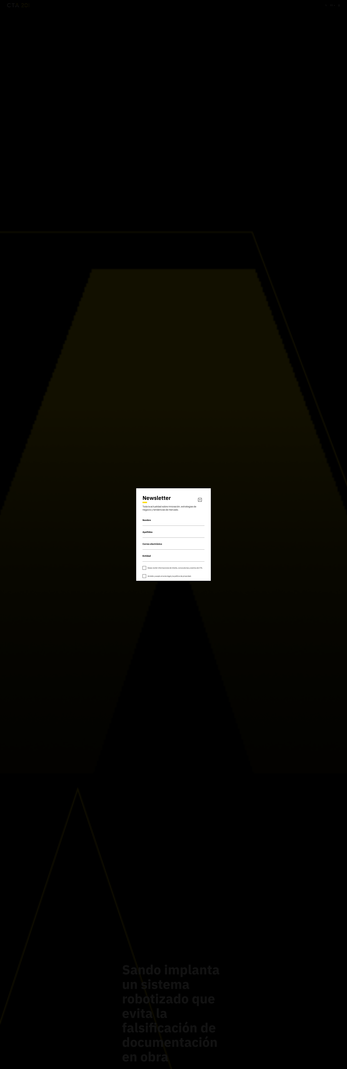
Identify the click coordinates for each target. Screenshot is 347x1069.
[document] (173, 534)
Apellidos (148, 531)
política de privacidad (182, 576)
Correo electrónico (152, 543)
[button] (200, 500)
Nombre (147, 520)
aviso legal (167, 576)
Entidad (147, 555)
